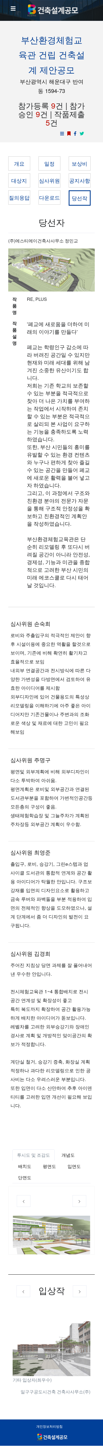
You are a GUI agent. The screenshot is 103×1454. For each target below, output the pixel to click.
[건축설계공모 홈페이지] (51, 10)
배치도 (24, 1166)
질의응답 (19, 197)
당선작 (79, 198)
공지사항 (79, 180)
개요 (19, 163)
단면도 (24, 1177)
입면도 (74, 1166)
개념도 (68, 1155)
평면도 (49, 1166)
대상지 (19, 180)
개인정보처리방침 (49, 1426)
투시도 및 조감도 (33, 1155)
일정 (49, 163)
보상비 (79, 163)
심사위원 (49, 180)
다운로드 (49, 197)
